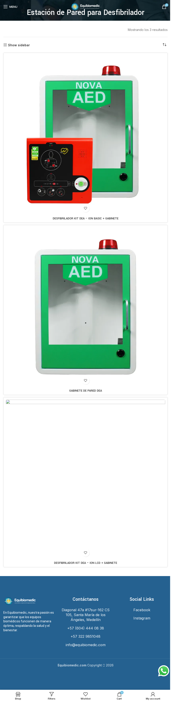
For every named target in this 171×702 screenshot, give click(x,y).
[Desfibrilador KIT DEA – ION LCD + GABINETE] (85, 479)
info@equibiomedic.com (86, 645)
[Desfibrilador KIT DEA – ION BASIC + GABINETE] (85, 134)
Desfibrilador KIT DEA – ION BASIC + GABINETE (85, 218)
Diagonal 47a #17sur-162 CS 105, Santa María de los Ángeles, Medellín (86, 615)
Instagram (141, 618)
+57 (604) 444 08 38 (85, 628)
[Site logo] (85, 6)
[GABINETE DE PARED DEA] (85, 307)
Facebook (141, 610)
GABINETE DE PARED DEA (85, 391)
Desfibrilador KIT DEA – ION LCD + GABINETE (85, 563)
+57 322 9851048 (85, 636)
